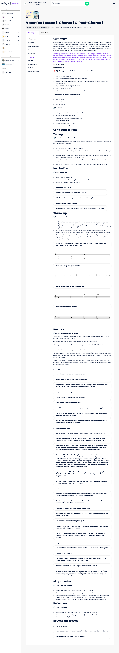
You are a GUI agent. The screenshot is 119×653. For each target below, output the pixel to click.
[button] (113, 3)
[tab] (32, 33)
